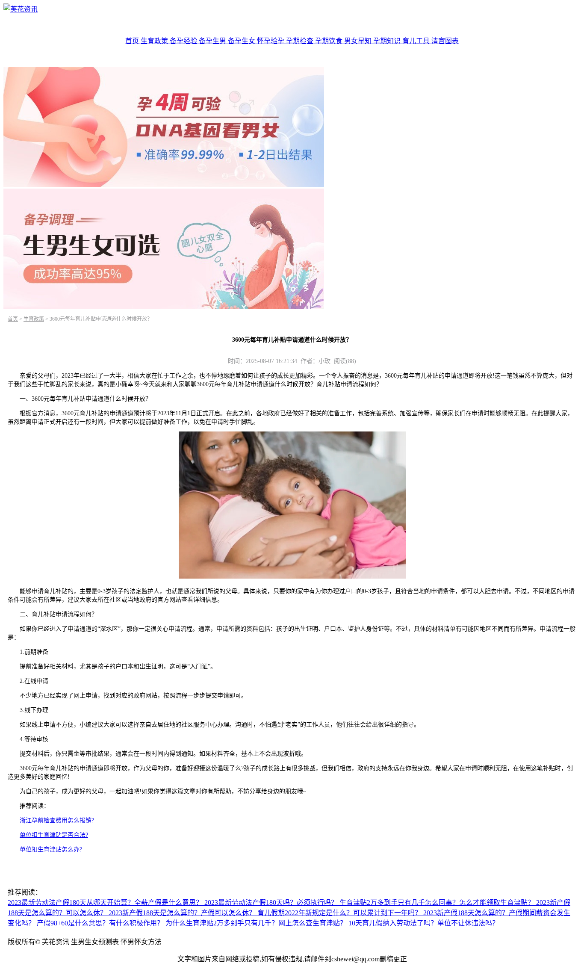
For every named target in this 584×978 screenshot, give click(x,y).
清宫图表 (445, 40)
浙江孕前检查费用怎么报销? (57, 820)
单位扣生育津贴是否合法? (54, 835)
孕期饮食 (329, 40)
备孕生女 (242, 40)
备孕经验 (184, 40)
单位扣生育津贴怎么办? (51, 849)
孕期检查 (300, 40)
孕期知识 (387, 40)
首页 (133, 40)
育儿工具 (416, 40)
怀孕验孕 (271, 40)
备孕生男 (213, 40)
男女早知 (358, 40)
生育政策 (155, 40)
